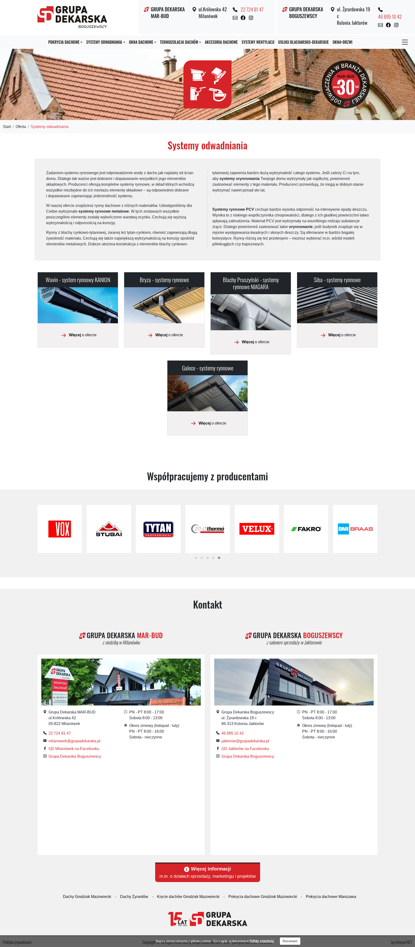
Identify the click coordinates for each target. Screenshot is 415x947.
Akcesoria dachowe (221, 42)
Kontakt (207, 604)
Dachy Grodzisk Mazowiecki (87, 896)
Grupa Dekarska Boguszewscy (75, 756)
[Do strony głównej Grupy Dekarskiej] (207, 919)
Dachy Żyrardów (134, 896)
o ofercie (83, 335)
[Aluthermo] (207, 529)
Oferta (21, 127)
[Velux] (257, 529)
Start (7, 127)
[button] (196, 557)
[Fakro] (306, 529)
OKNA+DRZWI (342, 42)
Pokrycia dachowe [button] (63, 42)
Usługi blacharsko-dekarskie (303, 42)
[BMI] (355, 529)
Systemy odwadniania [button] (104, 42)
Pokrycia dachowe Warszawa (331, 896)
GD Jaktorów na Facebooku (245, 749)
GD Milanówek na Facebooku (74, 749)
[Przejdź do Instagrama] (251, 17)
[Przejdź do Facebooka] (243, 17)
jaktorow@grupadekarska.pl (245, 741)
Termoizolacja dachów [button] (179, 42)
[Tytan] (158, 529)
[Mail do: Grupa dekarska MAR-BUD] (235, 17)
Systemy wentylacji (258, 42)
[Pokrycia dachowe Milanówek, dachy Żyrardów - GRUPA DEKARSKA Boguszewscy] (72, 16)
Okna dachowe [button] (141, 42)
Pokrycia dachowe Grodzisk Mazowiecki (262, 896)
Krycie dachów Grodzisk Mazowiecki (188, 896)
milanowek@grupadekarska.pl (74, 741)
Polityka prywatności (262, 941)
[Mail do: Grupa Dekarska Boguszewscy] (380, 24)
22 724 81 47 (252, 9)
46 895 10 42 (390, 16)
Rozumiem (290, 941)
